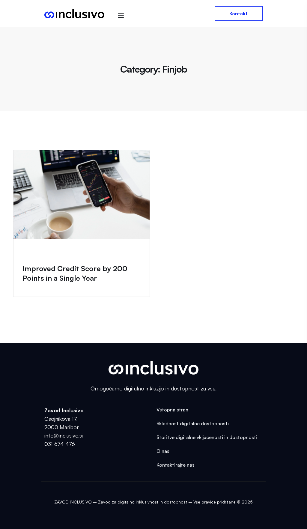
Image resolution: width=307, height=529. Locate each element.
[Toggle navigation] (122, 14)
